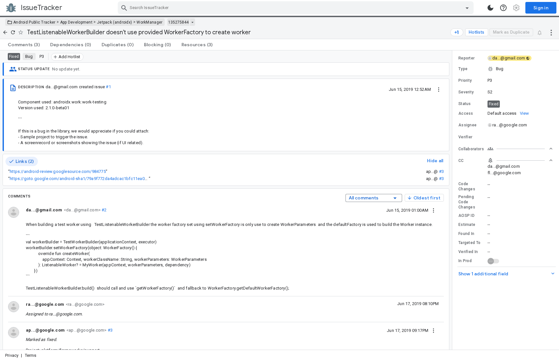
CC (461, 160)
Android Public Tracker (34, 22)
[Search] (124, 8)
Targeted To (469, 242)
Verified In (468, 252)
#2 (104, 209)
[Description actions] (438, 89)
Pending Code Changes (466, 202)
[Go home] (5, 32)
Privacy (11, 355)
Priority (465, 80)
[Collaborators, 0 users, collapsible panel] (520, 149)
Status (464, 103)
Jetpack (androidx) (114, 22)
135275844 (178, 22)
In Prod (465, 261)
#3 (441, 171)
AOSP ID (466, 215)
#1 (108, 86)
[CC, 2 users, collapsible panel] (520, 160)
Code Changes (466, 186)
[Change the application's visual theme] (490, 7)
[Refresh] (13, 32)
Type (462, 69)
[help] (503, 7)
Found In (466, 233)
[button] (505, 69)
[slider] (453, 200)
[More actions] (551, 32)
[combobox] (296, 8)
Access (465, 113)
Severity (466, 92)
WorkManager (149, 22)
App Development (76, 22)
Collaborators (471, 149)
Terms (31, 355)
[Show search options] (467, 8)
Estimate (466, 224)
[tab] (24, 44)
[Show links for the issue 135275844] (192, 22)
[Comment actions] (433, 210)
